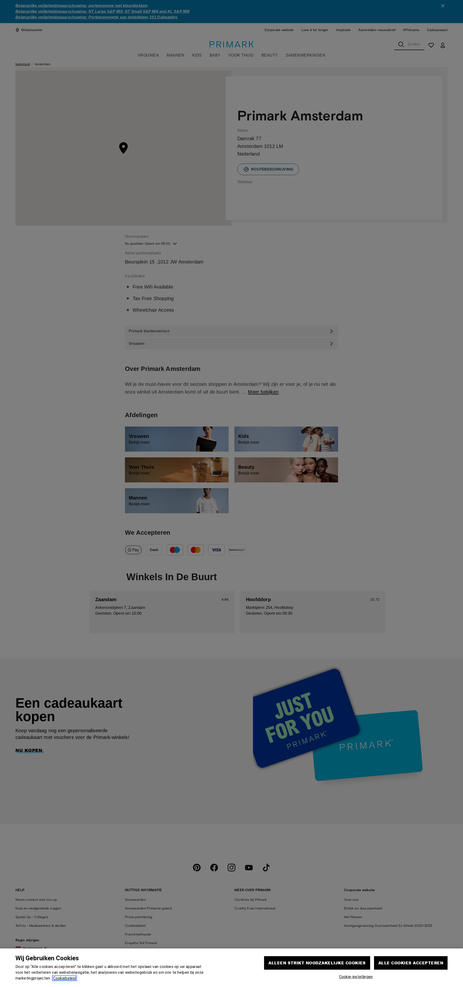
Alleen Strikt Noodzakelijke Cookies (317, 963)
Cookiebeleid (64, 978)
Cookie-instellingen (356, 976)
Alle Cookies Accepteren (410, 963)
